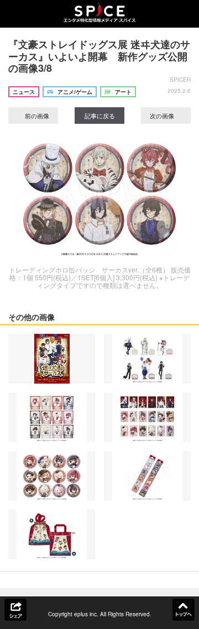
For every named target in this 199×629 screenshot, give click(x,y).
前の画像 (36, 115)
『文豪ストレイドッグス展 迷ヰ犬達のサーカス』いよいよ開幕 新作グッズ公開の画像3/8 (99, 56)
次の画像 (163, 115)
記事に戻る (100, 115)
